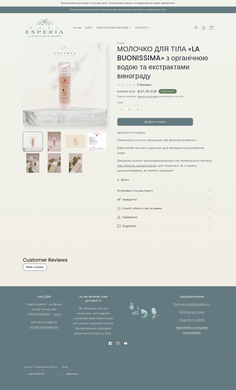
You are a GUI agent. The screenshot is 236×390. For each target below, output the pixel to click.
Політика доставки (192, 312)
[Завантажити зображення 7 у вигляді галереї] (76, 163)
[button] (114, 27)
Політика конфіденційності (191, 304)
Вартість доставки (148, 96)
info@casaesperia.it (44, 327)
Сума (120, 102)
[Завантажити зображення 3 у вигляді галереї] (76, 142)
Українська (72, 373)
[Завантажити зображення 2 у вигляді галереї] (54, 142)
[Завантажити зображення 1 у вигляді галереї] (33, 142)
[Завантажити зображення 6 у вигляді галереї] (54, 163)
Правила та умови (192, 320)
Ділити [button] (125, 179)
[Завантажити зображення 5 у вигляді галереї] (33, 163)
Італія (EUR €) (36, 373)
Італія (57, 314)
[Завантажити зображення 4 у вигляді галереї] (97, 142)
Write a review (35, 267)
